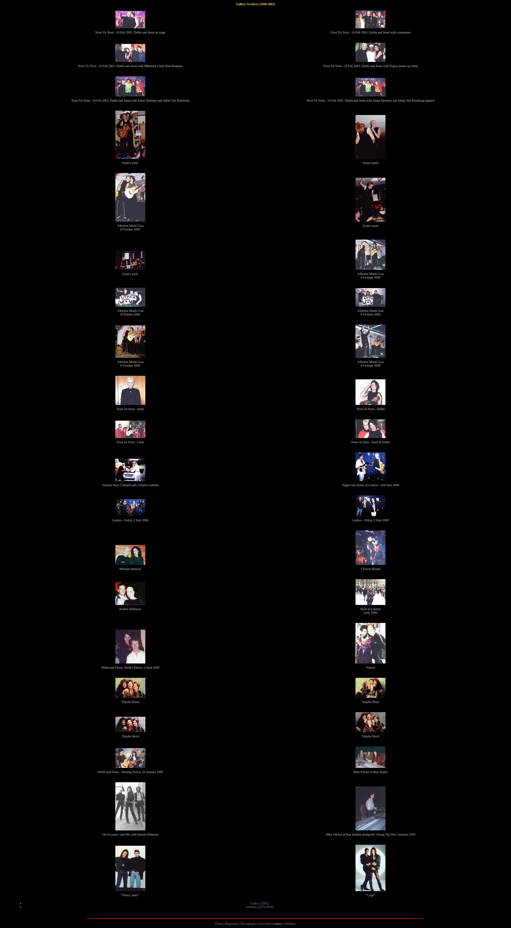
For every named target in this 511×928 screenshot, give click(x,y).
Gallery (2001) (259, 903)
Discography (248, 923)
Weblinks (290, 923)
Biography (232, 923)
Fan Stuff (265, 923)
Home (219, 923)
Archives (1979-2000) (259, 907)
